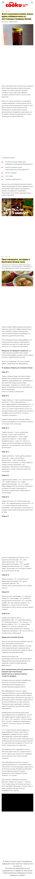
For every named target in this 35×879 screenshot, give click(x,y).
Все (3, 11)
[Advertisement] (17, 65)
